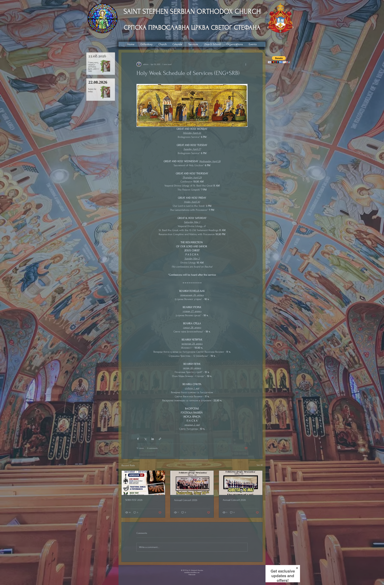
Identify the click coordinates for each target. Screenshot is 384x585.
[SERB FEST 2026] (143, 483)
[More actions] (246, 64)
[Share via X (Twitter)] (145, 438)
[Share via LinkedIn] (152, 438)
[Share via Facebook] (137, 438)
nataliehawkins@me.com (192, 572)
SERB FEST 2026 (133, 500)
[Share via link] (160, 438)
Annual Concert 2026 (185, 500)
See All (259, 465)
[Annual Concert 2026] (192, 483)
